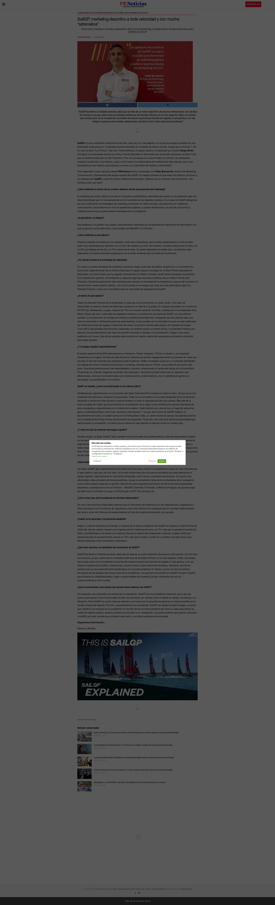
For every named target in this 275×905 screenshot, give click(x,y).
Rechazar (152, 461)
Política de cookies (99, 456)
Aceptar (162, 461)
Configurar (97, 461)
